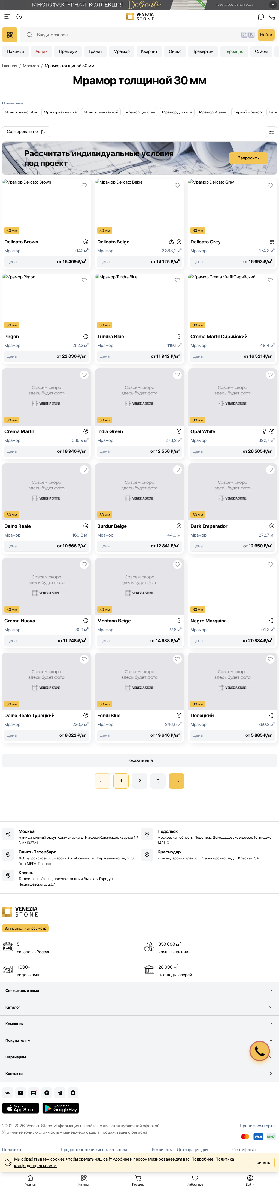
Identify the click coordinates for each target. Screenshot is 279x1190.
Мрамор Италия (213, 112)
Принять (262, 1162)
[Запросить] (139, 158)
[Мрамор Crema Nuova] (46, 603)
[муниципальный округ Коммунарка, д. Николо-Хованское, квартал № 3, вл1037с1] (70, 837)
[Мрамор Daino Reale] (46, 508)
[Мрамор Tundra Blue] (139, 319)
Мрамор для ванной (101, 112)
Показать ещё (139, 760)
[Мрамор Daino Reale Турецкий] (46, 698)
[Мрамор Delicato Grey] (232, 224)
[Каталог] (9, 34)
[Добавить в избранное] (84, 185)
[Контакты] (261, 16)
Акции (41, 51)
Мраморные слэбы (21, 112)
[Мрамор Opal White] (232, 413)
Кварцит (149, 51)
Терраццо (234, 51)
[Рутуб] (33, 1092)
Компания (14, 1024)
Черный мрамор (248, 112)
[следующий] (176, 781)
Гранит (95, 51)
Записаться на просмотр (25, 928)
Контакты (14, 1073)
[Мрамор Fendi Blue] (139, 698)
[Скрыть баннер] (273, 5)
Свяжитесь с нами (22, 990)
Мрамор (122, 51)
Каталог (12, 1007)
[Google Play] (60, 1108)
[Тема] (7, 16)
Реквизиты (162, 1149)
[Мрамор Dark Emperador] (232, 508)
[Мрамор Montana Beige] (139, 603)
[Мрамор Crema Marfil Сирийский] (232, 319)
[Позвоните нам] (272, 16)
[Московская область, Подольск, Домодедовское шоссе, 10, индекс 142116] (209, 837)
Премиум (68, 51)
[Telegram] (59, 1092)
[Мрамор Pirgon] (46, 319)
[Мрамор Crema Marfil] (46, 413)
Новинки (15, 51)
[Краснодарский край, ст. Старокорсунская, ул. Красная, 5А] (209, 855)
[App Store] (20, 1108)
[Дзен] (46, 1092)
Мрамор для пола (177, 112)
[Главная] (140, 16)
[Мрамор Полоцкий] (232, 698)
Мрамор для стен (140, 112)
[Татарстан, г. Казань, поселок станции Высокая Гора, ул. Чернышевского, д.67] (70, 878)
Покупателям (17, 1040)
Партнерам (15, 1057)
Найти (266, 34)
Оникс (175, 51)
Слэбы (261, 51)
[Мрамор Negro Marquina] (232, 603)
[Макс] (73, 1092)
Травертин (203, 51)
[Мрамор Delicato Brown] (46, 224)
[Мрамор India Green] (139, 413)
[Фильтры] (271, 131)
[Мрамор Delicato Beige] (139, 224)
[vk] (7, 1092)
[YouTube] (20, 1092)
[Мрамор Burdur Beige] (139, 508)
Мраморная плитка (60, 112)
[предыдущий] (102, 781)
